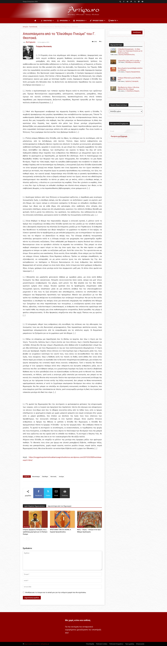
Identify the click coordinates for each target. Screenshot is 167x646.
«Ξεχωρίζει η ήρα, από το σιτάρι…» (129, 61)
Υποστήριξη (90, 644)
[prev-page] (24, 538)
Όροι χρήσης (129, 644)
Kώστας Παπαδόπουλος (127, 55)
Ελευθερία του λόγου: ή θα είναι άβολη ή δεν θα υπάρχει (128, 88)
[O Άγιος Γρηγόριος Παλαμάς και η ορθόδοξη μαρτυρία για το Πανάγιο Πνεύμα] (35, 519)
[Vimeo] (138, 1)
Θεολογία (26, 526)
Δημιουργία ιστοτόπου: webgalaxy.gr (36, 644)
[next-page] (27, 538)
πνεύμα (61, 476)
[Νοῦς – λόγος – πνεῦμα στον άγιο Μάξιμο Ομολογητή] (89, 519)
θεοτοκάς (53, 476)
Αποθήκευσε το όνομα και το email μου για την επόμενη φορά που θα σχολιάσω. (55, 592)
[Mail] (127, 1)
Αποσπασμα (36, 476)
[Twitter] (135, 1)
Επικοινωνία (140, 644)
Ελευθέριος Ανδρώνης (133, 62)
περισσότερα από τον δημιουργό (59, 506)
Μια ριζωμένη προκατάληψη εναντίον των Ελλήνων (130, 69)
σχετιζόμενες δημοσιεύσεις (34, 506)
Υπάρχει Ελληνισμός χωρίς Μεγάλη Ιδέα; (129, 79)
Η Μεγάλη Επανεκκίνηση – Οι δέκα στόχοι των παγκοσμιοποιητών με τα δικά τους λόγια (130, 51)
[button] (120, 1)
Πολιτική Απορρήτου (116, 644)
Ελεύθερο (45, 476)
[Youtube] (142, 1)
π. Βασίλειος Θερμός (132, 91)
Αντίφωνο (30, 42)
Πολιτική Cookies (101, 644)
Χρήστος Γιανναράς (132, 81)
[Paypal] (131, 1)
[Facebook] (123, 1)
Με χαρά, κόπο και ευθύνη (77, 620)
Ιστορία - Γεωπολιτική (30, 27)
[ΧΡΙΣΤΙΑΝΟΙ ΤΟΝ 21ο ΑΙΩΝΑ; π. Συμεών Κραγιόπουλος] (62, 519)
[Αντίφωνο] (83, 10)
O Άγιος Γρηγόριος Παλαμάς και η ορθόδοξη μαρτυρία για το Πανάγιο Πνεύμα (35, 532)
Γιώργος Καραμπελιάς (133, 72)
